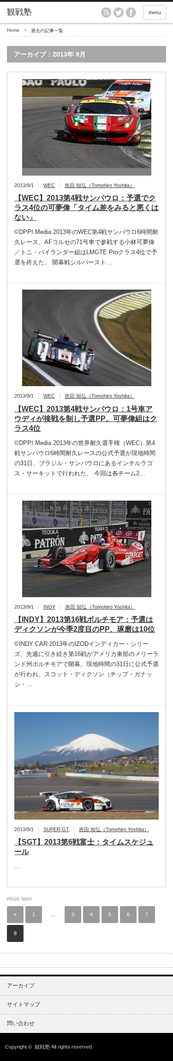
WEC (49, 185)
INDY (49, 607)
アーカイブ (21, 985)
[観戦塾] (41, 12)
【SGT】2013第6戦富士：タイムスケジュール (84, 847)
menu (155, 12)
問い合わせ (21, 1023)
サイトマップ (23, 1004)
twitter (118, 12)
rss (106, 12)
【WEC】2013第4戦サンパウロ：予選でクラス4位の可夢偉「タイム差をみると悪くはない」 (86, 207)
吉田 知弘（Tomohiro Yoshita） (100, 185)
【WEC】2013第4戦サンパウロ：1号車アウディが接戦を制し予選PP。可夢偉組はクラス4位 (85, 418)
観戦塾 (42, 1047)
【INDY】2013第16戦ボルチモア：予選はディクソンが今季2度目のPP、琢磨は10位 (84, 624)
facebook (131, 12)
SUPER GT (56, 829)
